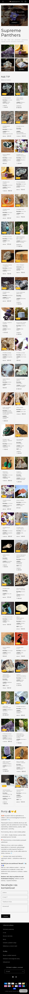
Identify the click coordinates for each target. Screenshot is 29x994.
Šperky (21, 55)
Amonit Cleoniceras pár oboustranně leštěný (21, 556)
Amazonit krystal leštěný (20, 379)
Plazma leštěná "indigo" (6, 648)
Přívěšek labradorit (20, 706)
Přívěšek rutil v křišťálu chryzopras (21, 155)
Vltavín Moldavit (20, 264)
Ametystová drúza (7, 733)
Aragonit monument (19, 472)
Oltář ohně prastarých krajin (7, 707)
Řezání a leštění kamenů (9, 955)
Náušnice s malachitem (5, 472)
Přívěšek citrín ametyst (6, 182)
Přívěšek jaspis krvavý (19, 648)
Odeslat (5, 916)
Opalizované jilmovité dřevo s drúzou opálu (6, 676)
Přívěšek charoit (20, 209)
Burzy (4, 939)
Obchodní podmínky (8, 929)
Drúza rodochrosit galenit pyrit (20, 293)
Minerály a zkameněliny (7, 55)
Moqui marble (19, 407)
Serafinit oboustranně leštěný (21, 675)
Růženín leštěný (20, 500)
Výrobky (21, 69)
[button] (3, 1)
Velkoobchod (6, 962)
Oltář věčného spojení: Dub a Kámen (19, 99)
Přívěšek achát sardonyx (6, 210)
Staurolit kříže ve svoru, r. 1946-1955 (20, 589)
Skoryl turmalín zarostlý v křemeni (20, 762)
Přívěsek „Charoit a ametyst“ (7, 323)
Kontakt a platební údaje (9, 942)
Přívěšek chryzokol (7, 236)
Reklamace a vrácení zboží (10, 946)
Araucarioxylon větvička (20, 790)
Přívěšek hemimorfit (7, 616)
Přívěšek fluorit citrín (6, 528)
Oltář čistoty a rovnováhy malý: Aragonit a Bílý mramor (20, 735)
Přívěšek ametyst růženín (7, 501)
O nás (4, 932)
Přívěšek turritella (20, 352)
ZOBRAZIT (14, 22)
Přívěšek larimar (20, 126)
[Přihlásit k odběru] (22, 971)
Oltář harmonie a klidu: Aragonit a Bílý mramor (20, 238)
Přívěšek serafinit (7, 97)
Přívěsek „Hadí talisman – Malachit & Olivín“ (7, 440)
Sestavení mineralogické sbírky (11, 958)
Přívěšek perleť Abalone (6, 127)
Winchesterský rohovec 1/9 (19, 440)
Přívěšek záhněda (7, 352)
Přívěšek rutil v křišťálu (6, 293)
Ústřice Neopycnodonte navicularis (20, 618)
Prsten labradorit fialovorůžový (7, 408)
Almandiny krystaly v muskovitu (7, 265)
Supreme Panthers (12, 991)
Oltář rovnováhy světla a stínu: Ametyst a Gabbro (7, 762)
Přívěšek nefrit (6, 588)
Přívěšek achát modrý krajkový (20, 528)
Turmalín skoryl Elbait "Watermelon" (7, 790)
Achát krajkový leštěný (6, 379)
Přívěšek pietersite (20, 182)
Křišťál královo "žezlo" (6, 555)
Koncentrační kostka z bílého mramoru (21, 323)
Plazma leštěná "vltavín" (6, 155)
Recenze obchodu (7, 936)
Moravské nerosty (7, 69)
